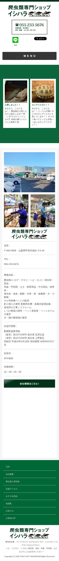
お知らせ (10, 511)
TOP (8, 467)
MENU (30, 56)
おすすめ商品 (12, 496)
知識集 (9, 503)
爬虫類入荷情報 (13, 481)
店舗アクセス (12, 489)
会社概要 (10, 474)
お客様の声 (11, 518)
